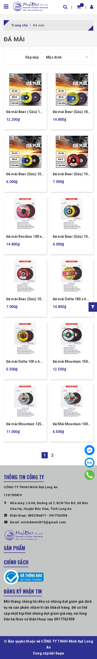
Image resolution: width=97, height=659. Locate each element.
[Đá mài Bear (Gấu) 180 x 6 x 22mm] (71, 89)
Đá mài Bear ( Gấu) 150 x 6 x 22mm (25, 112)
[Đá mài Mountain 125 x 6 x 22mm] (25, 401)
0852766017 (37, 515)
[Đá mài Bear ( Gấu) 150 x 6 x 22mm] (25, 89)
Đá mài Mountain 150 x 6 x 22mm (71, 361)
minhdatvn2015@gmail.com (43, 522)
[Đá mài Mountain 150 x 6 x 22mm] (71, 339)
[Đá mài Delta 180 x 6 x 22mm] (71, 276)
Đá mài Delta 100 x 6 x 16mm (24, 361)
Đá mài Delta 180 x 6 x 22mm (71, 299)
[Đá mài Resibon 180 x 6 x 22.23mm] (25, 214)
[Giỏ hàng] (79, 6)
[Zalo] (90, 463)
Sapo (59, 653)
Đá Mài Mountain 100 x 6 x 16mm (71, 424)
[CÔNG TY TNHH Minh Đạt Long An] (30, 6)
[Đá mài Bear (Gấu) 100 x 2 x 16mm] (25, 276)
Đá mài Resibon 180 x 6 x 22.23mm (24, 237)
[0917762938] (90, 475)
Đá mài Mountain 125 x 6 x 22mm (25, 424)
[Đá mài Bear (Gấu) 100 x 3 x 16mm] (71, 151)
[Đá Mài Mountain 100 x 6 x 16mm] (71, 401)
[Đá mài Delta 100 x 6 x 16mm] (25, 339)
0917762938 (58, 515)
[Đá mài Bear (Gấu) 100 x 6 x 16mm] (25, 151)
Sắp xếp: (32, 57)
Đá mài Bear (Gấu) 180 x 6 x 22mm (71, 112)
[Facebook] (90, 450)
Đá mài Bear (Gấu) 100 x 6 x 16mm (24, 174)
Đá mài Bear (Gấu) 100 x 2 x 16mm (24, 299)
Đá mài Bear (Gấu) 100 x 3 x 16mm (71, 174)
